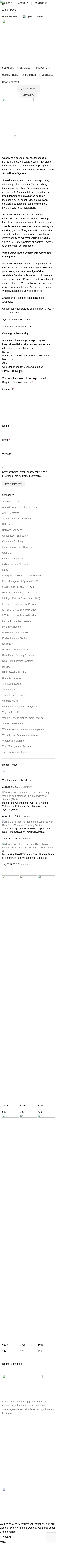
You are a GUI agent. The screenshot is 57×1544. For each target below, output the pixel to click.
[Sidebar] (4, 1518)
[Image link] (22, 1387)
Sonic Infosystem (45, 1512)
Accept (7, 1537)
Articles (9, 1476)
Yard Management (15, 1440)
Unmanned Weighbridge (18, 1435)
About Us (10, 1459)
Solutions (10, 1470)
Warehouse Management (18, 1445)
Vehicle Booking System (18, 1424)
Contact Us (11, 1465)
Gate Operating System (17, 1429)
